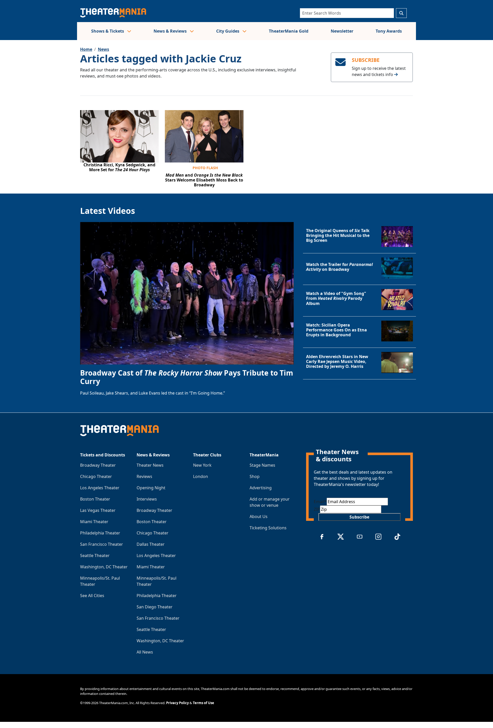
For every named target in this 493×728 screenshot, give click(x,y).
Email (320, 501)
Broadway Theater (98, 465)
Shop (255, 476)
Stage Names (262, 465)
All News (145, 652)
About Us (259, 516)
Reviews (144, 476)
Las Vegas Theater (98, 510)
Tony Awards (389, 31)
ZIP (317, 509)
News (103, 49)
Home (86, 49)
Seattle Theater (95, 555)
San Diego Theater (155, 607)
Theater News (150, 465)
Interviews (147, 499)
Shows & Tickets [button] (108, 31)
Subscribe (359, 517)
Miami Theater (94, 521)
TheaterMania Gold (288, 31)
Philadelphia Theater (100, 533)
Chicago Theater (96, 476)
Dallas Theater (151, 544)
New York (202, 465)
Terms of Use (203, 703)
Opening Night (151, 488)
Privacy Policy (177, 703)
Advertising (261, 488)
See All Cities (92, 595)
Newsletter (342, 31)
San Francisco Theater (101, 544)
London (200, 476)
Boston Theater (95, 499)
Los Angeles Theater (99, 488)
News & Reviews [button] (171, 31)
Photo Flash (205, 167)
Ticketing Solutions (268, 528)
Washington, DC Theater (104, 567)
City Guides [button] (228, 31)
